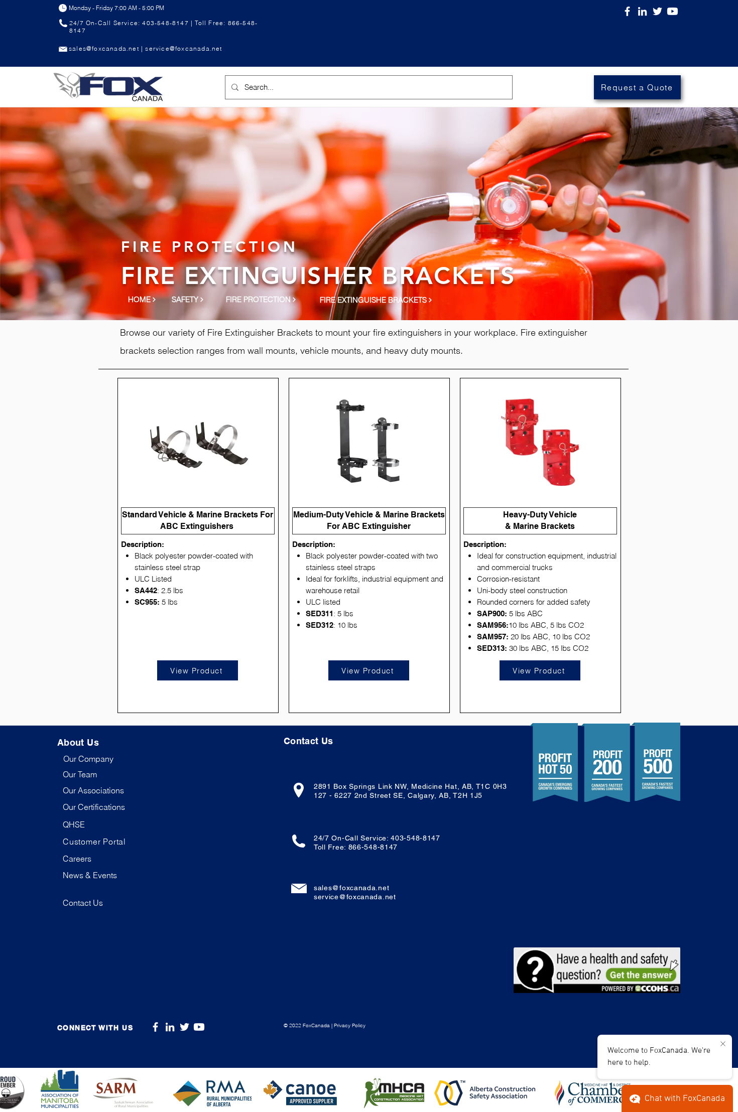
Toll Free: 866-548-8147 (356, 847)
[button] (94, 841)
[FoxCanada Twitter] (657, 11)
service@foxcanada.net (355, 897)
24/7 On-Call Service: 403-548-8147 (377, 838)
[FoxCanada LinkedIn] (642, 11)
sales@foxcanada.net (351, 888)
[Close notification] (723, 1044)
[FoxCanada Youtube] (199, 1027)
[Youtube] (672, 11)
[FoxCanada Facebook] (627, 11)
